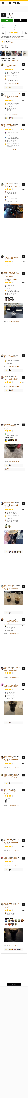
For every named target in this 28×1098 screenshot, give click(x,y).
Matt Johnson (7, 355)
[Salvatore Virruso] (10, 552)
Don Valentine (7, 124)
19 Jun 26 (6, 114)
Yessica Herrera (8, 424)
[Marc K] (12, 949)
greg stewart (7, 839)
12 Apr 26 (6, 461)
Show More (17, 37)
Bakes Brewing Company (13, 16)
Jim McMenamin (8, 756)
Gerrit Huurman (8, 183)
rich (5, 857)
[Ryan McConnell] (10, 118)
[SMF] (10, 465)
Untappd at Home (15, 127)
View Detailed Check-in (14, 83)
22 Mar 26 (6, 805)
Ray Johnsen (7, 903)
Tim (5, 774)
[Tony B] (10, 390)
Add (20, 20)
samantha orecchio (9, 502)
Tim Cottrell (7, 256)
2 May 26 (6, 321)
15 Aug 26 (6, 83)
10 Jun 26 (6, 222)
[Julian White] (12, 390)
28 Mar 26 (6, 767)
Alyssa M (6, 667)
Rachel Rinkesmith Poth (10, 272)
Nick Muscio (7, 619)
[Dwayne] (20, 552)
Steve (5, 376)
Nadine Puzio (7, 64)
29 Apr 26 (6, 366)
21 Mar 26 (6, 865)
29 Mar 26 (6, 608)
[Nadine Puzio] (10, 87)
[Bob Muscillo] (15, 949)
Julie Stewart (7, 789)
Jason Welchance (8, 585)
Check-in (7, 20)
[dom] (10, 783)
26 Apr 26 (6, 386)
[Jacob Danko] (15, 552)
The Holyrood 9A (15, 186)
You (17, 60)
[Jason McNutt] (12, 552)
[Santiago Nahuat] (10, 613)
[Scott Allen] (10, 370)
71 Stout (19, 256)
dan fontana (7, 684)
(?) (12, 42)
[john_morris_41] (18, 552)
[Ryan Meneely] (10, 870)
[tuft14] (10, 949)
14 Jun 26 (6, 149)
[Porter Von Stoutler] (10, 723)
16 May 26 (6, 265)
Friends (13, 60)
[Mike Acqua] (18, 949)
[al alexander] (12, 118)
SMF (8, 468)
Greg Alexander (8, 93)
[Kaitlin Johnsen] (20, 949)
